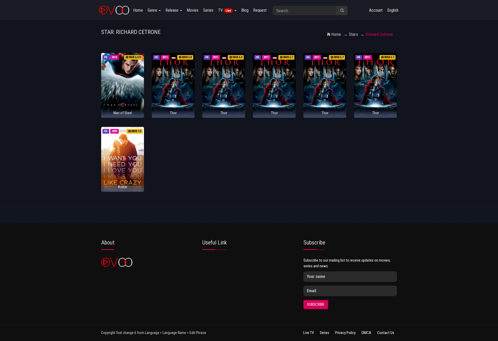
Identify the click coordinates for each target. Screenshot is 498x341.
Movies (192, 10)
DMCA (366, 332)
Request (260, 10)
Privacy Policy (345, 332)
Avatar (122, 187)
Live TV (308, 332)
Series (208, 10)
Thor (173, 113)
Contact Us (385, 332)
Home (138, 10)
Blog (244, 10)
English (392, 10)
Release (172, 10)
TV (224, 10)
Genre (153, 10)
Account (376, 10)
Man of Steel (122, 113)
